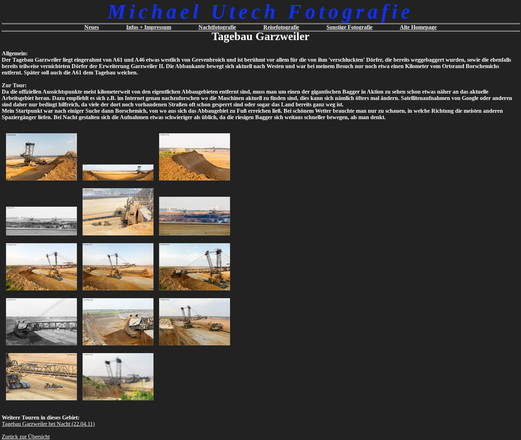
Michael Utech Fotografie (260, 11)
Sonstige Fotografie (349, 27)
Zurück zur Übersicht (26, 437)
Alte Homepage (418, 27)
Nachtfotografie (217, 27)
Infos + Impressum (148, 27)
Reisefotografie (281, 27)
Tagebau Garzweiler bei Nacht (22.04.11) (48, 424)
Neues (91, 27)
